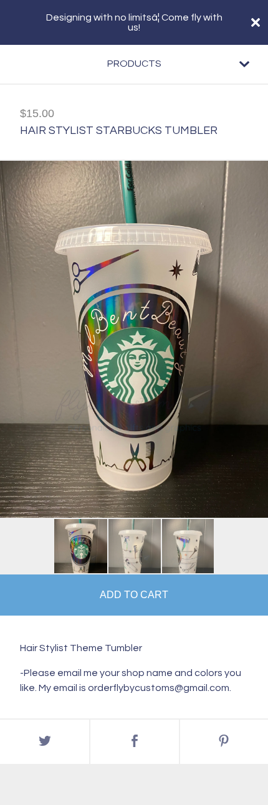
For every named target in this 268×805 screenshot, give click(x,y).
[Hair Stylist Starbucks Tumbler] (80, 546)
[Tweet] (44, 742)
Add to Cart (134, 594)
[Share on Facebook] (134, 742)
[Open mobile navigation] (244, 64)
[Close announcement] (256, 22)
